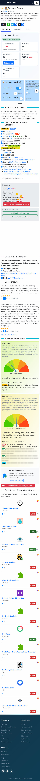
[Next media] (37, 91)
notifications (8, 153)
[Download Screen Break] (10, 58)
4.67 (17, 136)
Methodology (5, 755)
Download (17, 29)
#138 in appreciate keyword (12, 197)
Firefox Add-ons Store (11, 39)
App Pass (4, 724)
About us (4, 752)
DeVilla (5, 11)
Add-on (12, 11)
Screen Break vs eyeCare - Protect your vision (21, 174)
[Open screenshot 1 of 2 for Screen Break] (12, 90)
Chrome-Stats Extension (8, 727)
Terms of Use (5, 763)
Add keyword (25, 742)
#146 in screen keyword (11, 201)
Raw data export (6, 742)
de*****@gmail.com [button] (15, 157)
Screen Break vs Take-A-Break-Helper (18, 169)
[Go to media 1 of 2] (19, 103)
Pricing (23, 724)
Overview (6, 29)
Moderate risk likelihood (10, 148)
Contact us (4, 760)
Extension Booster (6, 733)
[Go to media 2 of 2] (21, 103)
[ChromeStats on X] (11, 771)
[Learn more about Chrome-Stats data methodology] (28, 162)
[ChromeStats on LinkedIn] (3, 771)
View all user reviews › (9, 335)
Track (16, 35)
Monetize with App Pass (21, 213)
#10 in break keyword (10, 194)
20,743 (10, 188)
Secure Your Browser (16, 480)
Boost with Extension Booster (20, 217)
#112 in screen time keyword (12, 196)
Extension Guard (6, 730)
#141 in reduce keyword (11, 199)
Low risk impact (14, 146)
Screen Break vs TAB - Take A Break (17, 171)
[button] (3, 3)
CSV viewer (24, 736)
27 (13, 134)
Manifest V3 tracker (27, 733)
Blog (2, 758)
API (2, 736)
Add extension (25, 739)
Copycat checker (26, 730)
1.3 (11, 139)
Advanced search (26, 727)
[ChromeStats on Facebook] (7, 771)
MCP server (5, 739)
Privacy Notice (5, 766)
